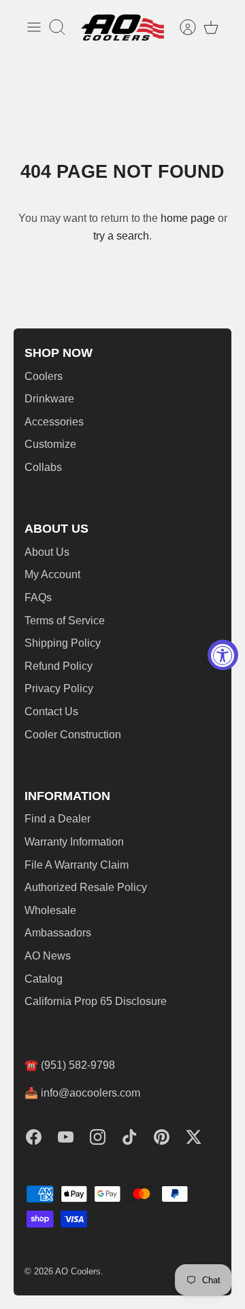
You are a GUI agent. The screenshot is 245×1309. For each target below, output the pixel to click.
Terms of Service (64, 620)
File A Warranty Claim (76, 865)
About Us (46, 552)
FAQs (38, 597)
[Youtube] (66, 1137)
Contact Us (51, 711)
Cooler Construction (72, 734)
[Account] (181, 27)
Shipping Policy (62, 643)
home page (188, 218)
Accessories (54, 422)
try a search (121, 236)
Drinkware (49, 398)
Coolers (43, 376)
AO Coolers (78, 1271)
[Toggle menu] (34, 27)
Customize (50, 444)
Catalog (43, 979)
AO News (47, 956)
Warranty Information (74, 842)
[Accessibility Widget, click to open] (223, 654)
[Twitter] (194, 1137)
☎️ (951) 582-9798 (69, 1065)
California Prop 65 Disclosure (95, 1001)
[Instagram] (98, 1137)
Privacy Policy (58, 688)
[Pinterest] (162, 1137)
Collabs (43, 467)
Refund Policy (58, 666)
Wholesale (50, 910)
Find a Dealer (57, 818)
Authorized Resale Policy (85, 887)
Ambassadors (57, 932)
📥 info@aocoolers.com (82, 1093)
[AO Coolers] (122, 27)
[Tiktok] (130, 1137)
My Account (52, 574)
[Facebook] (34, 1137)
